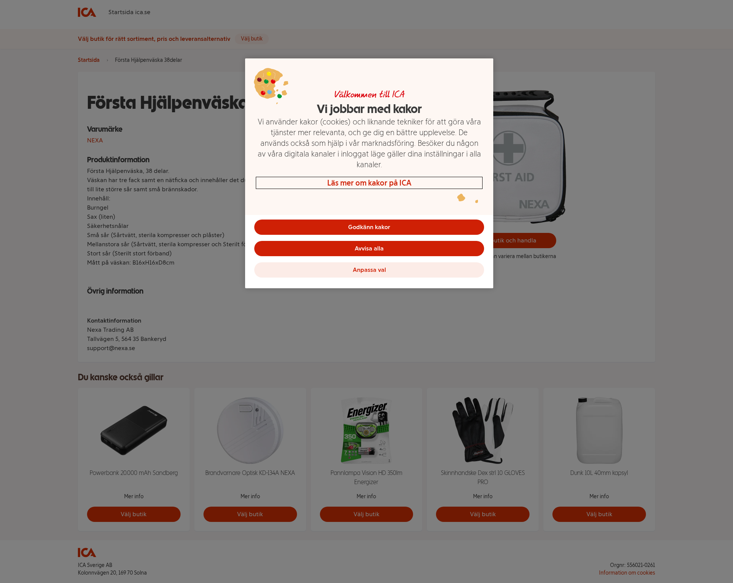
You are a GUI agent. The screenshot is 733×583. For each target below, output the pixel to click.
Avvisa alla (369, 248)
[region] (369, 173)
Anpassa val (369, 269)
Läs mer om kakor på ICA (369, 182)
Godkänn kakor (369, 227)
